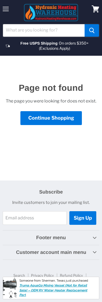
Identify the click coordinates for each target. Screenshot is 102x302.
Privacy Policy (42, 275)
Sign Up (83, 218)
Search (19, 275)
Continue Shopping (51, 118)
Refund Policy (71, 275)
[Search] (92, 30)
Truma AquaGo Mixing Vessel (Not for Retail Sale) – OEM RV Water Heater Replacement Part (53, 290)
